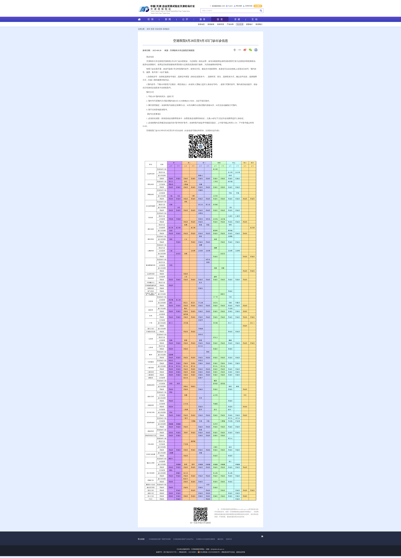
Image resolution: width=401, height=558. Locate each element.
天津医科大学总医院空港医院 (205, 539)
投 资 (220, 19)
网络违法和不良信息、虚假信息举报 (233, 552)
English (230, 6)
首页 (148, 29)
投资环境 (220, 24)
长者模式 (257, 6)
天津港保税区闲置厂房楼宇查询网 (160, 539)
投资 (152, 29)
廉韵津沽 (220, 539)
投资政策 (211, 24)
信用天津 (229, 539)
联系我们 (259, 24)
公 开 (185, 19)
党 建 (237, 19)
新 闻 (168, 19)
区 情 (151, 19)
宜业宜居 (239, 24)
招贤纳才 (249, 24)
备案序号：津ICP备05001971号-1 (166, 552)
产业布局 (230, 24)
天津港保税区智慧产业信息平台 (183, 539)
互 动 (254, 19)
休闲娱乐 (166, 29)
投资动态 (201, 24)
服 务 (202, 19)
